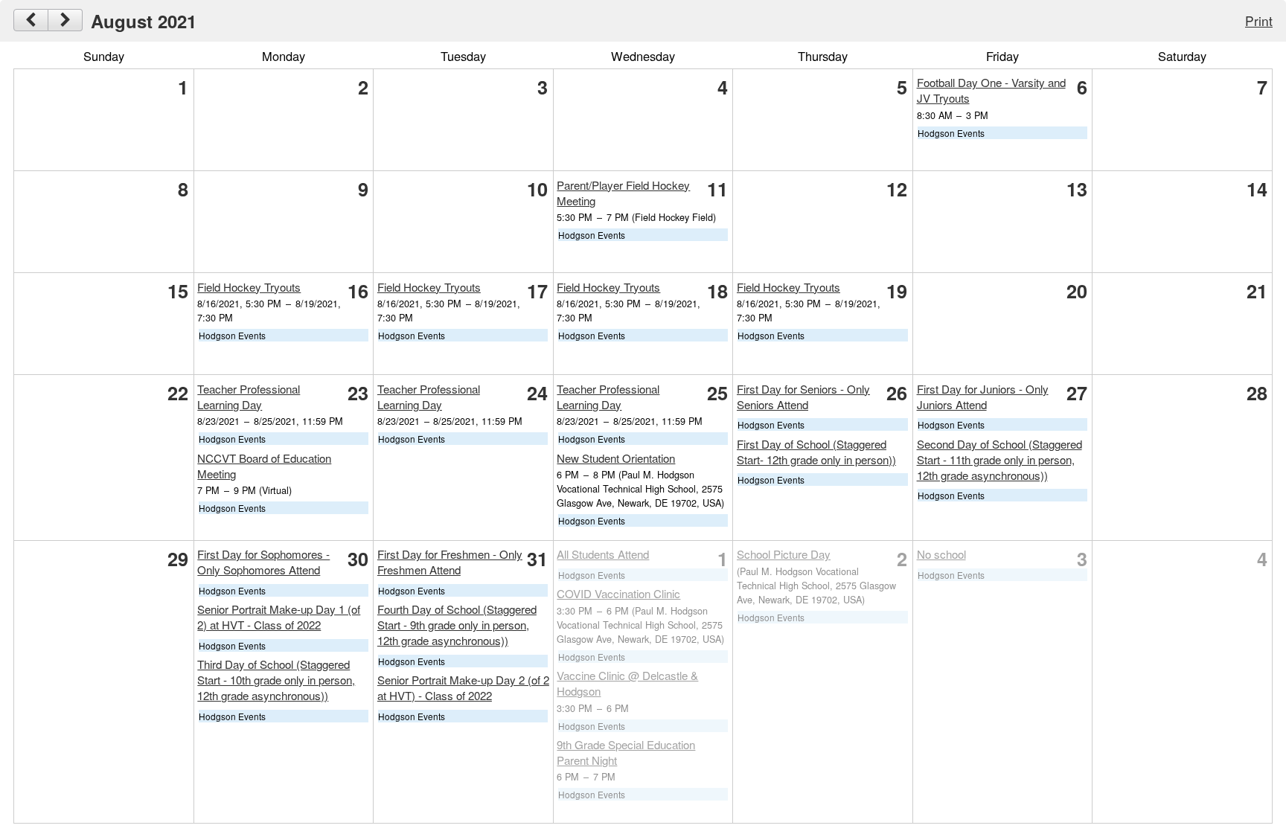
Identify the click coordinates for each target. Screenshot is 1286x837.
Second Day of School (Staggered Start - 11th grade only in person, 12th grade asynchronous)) (999, 459)
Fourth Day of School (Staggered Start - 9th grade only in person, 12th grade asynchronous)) (457, 624)
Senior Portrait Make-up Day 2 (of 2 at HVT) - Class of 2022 (463, 687)
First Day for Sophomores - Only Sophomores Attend (263, 561)
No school (941, 554)
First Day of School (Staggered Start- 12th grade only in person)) (816, 451)
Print (1259, 20)
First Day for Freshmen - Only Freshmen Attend (449, 561)
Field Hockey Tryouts (249, 287)
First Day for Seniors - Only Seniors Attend (803, 396)
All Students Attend (603, 554)
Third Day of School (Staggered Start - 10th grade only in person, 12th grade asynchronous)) (276, 679)
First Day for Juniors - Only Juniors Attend (983, 396)
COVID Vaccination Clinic (618, 593)
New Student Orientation (616, 458)
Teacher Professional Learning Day (248, 396)
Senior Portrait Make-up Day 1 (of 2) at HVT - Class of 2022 (278, 616)
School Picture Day (784, 554)
